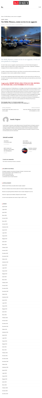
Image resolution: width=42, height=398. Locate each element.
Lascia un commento (19, 24)
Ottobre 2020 (4, 364)
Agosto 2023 (4, 265)
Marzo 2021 (4, 349)
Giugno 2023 (4, 270)
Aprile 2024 (4, 241)
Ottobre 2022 (4, 294)
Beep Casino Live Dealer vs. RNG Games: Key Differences (9, 149)
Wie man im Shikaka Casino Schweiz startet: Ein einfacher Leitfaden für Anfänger (17, 188)
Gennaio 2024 (5, 250)
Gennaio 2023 (5, 285)
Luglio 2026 (4, 209)
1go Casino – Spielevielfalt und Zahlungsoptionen (27, 142)
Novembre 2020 (5, 361)
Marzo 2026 (4, 215)
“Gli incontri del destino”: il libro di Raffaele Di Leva (11, 172)
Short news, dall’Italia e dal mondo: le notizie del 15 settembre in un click (31, 110)
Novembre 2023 (5, 256)
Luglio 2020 (4, 373)
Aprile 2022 (4, 311)
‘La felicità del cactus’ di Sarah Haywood (9, 176)
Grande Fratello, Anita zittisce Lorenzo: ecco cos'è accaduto (10, 110)
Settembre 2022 (5, 297)
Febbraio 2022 (5, 317)
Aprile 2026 (4, 212)
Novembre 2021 (5, 326)
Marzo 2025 (4, 221)
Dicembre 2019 (5, 393)
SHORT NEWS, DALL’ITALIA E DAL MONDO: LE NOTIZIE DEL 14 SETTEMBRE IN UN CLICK (20, 84)
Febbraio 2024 (5, 247)
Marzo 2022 (4, 314)
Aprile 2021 (4, 346)
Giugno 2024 (4, 235)
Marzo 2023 (4, 279)
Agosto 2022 (4, 300)
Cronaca (6, 19)
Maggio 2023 (4, 273)
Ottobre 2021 (4, 329)
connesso (9, 161)
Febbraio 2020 (5, 387)
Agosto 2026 (4, 206)
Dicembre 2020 (5, 358)
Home (2, 16)
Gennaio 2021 (5, 355)
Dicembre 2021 (5, 323)
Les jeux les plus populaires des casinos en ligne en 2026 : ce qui (14, 197)
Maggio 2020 (4, 379)
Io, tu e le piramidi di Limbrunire (8, 175)
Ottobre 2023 (4, 259)
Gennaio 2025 (5, 224)
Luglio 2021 (4, 338)
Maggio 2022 (4, 308)
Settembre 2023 (5, 262)
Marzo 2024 (4, 244)
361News (2, 19)
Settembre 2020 (5, 367)
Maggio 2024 (4, 238)
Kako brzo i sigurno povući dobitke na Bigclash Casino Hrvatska (14, 194)
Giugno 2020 (4, 376)
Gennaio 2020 (5, 390)
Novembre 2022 (5, 291)
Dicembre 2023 (5, 253)
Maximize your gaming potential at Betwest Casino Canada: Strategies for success (17, 191)
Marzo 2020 (4, 384)
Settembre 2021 (5, 332)
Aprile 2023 (4, 276)
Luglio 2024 (4, 232)
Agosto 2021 (4, 335)
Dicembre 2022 (5, 288)
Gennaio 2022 (5, 320)
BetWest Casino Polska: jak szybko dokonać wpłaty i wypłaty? (13, 185)
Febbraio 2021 (5, 352)
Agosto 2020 (4, 370)
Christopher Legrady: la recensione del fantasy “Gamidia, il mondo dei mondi (16, 171)
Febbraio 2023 (5, 282)
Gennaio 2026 (5, 218)
